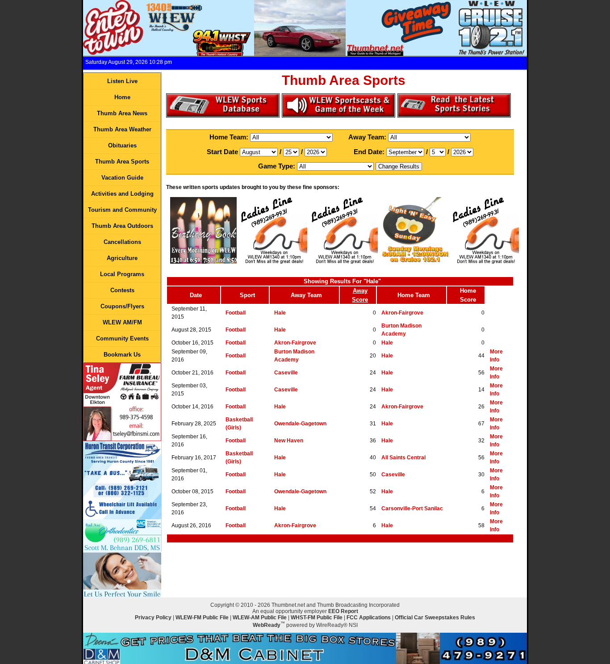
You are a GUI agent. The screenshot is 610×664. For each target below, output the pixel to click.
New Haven (288, 440)
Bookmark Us (122, 354)
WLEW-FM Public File (202, 617)
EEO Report (343, 611)
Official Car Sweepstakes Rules (435, 617)
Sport (247, 295)
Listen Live (122, 81)
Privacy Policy (153, 617)
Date (196, 295)
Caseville (286, 373)
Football (236, 313)
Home (122, 97)
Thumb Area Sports (122, 161)
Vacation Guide (122, 177)
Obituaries (122, 145)
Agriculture (122, 258)
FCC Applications (369, 617)
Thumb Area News (122, 113)
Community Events (122, 338)
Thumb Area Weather (122, 129)
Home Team (413, 295)
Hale (280, 313)
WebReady (266, 625)
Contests (122, 290)
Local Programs (122, 274)
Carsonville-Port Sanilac (412, 508)
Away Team (306, 295)
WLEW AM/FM (122, 322)
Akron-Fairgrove (402, 313)
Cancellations (122, 242)
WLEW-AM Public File (260, 617)
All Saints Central (403, 457)
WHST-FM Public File (317, 617)
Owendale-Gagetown (300, 423)
